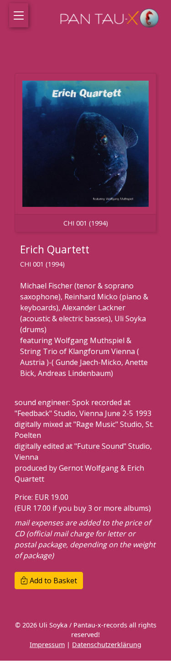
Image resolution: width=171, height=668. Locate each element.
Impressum (47, 644)
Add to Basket (52, 581)
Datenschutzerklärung (106, 644)
